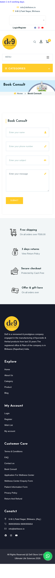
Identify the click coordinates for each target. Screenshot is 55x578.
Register (8, 419)
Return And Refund (13, 499)
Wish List (8, 425)
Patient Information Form (16, 487)
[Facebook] (35, 28)
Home (19, 93)
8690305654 (14, 524)
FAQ (6, 457)
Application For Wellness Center (19, 475)
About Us (8, 375)
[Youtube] (42, 28)
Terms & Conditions (13, 451)
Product (8, 387)
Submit (14, 200)
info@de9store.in (28, 7)
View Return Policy (31, 253)
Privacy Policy (10, 493)
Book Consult (10, 469)
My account (9, 431)
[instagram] (39, 28)
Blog (6, 393)
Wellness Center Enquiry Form (18, 481)
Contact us (9, 463)
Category (8, 381)
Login (7, 413)
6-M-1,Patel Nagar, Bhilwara (27, 11)
